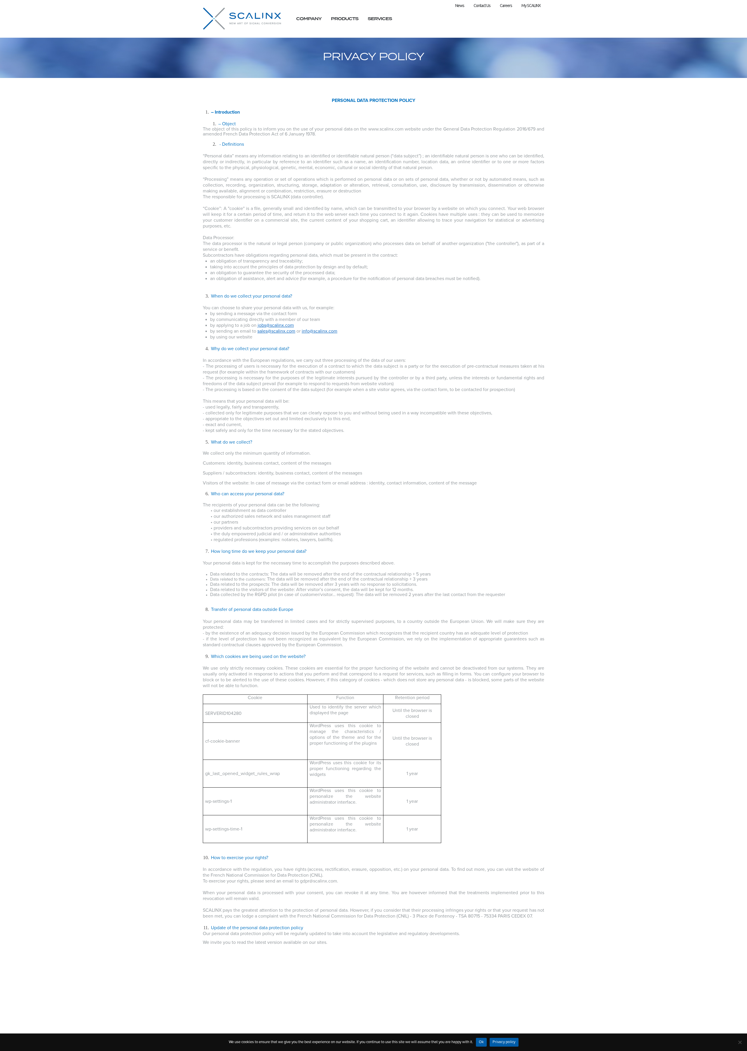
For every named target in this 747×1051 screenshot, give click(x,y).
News (459, 5)
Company (309, 19)
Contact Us (482, 5)
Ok (481, 1042)
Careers (506, 5)
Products (344, 19)
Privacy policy (504, 1042)
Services (380, 19)
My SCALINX (531, 5)
